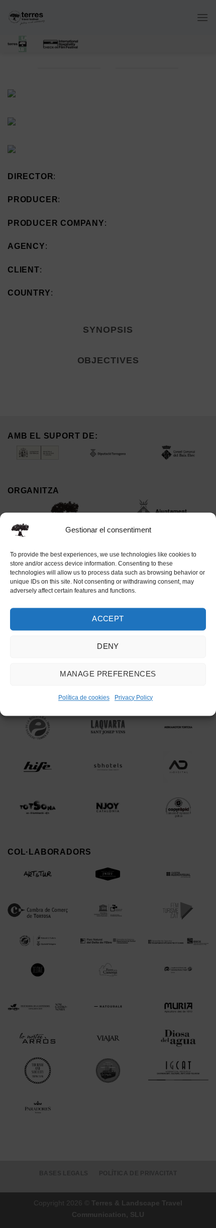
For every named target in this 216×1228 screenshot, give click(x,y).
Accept (108, 618)
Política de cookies (84, 697)
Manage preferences (108, 673)
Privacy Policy (134, 697)
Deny (108, 646)
